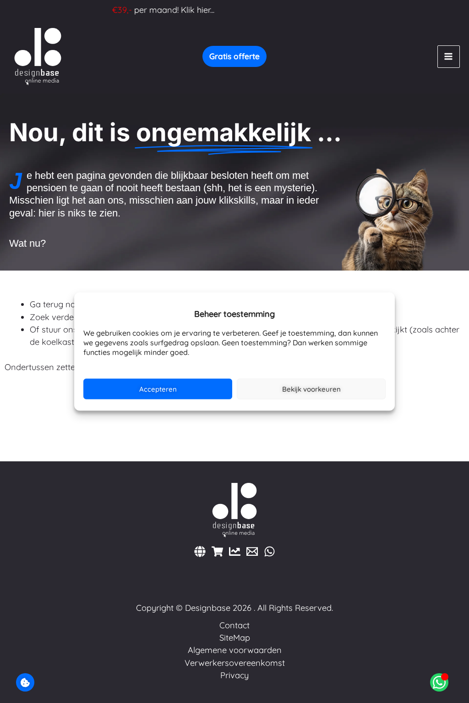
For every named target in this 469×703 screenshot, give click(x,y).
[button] (234, 56)
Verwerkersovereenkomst (235, 663)
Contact (234, 625)
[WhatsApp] (269, 551)
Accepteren (158, 388)
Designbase (207, 608)
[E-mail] (252, 551)
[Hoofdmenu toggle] (448, 56)
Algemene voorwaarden (235, 650)
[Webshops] (217, 551)
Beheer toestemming (25, 682)
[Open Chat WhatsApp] (439, 682)
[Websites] (199, 551)
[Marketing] (234, 551)
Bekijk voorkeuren (311, 388)
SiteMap (234, 637)
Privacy (234, 675)
